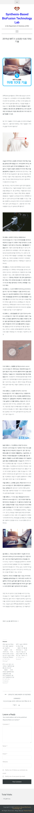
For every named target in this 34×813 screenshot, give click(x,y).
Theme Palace (28, 810)
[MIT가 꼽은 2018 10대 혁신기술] (22, 651)
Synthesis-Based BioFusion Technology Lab (17, 18)
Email (5, 754)
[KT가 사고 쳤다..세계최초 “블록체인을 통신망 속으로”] (9, 673)
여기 (7, 621)
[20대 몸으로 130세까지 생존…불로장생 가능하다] (9, 652)
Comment (6, 724)
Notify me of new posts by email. (15, 776)
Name (5, 746)
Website (5, 762)
